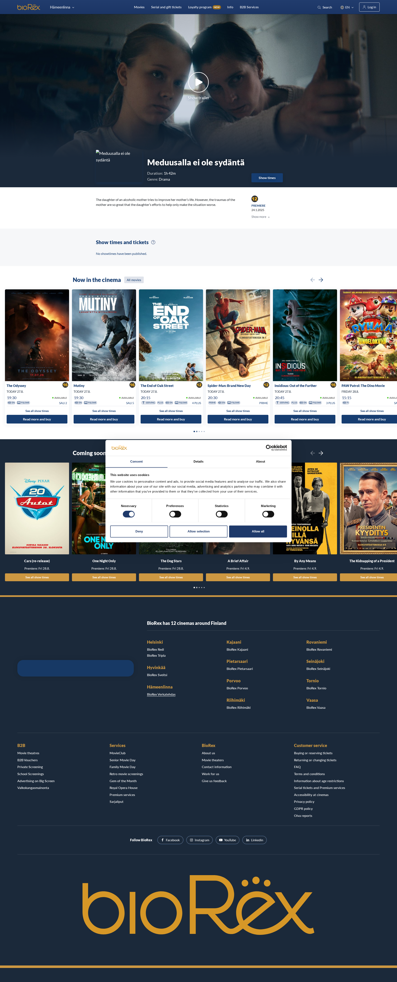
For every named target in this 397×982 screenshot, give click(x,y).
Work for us (210, 774)
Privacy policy (304, 801)
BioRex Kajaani (237, 649)
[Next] (321, 280)
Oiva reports (303, 815)
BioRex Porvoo (237, 688)
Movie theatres (28, 753)
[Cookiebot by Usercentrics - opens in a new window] (269, 448)
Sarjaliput (116, 801)
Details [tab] (199, 461)
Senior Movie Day (122, 760)
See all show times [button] (37, 411)
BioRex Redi (155, 649)
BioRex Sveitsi (157, 675)
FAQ (297, 767)
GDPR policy (303, 808)
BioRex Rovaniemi (319, 649)
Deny (139, 531)
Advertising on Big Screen (36, 781)
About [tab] (260, 461)
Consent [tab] (136, 461)
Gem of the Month (123, 781)
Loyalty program (204, 7)
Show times (267, 178)
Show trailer (198, 97)
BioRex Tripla (156, 655)
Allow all (258, 531)
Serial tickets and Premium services (319, 788)
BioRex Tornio (316, 688)
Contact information (217, 767)
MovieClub (118, 753)
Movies (139, 7)
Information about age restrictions (319, 781)
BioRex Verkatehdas (161, 694)
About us (208, 753)
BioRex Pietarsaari (240, 669)
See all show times (37, 577)
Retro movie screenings (126, 774)
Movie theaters (213, 760)
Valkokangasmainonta (33, 788)
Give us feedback (214, 781)
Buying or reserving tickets (313, 753)
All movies (134, 280)
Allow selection (199, 531)
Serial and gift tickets (166, 7)
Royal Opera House (124, 788)
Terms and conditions (309, 774)
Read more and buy (37, 419)
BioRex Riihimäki (239, 707)
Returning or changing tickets (315, 760)
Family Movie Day (122, 767)
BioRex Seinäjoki (318, 669)
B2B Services (249, 7)
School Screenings (30, 774)
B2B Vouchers (27, 760)
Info (230, 7)
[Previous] (312, 280)
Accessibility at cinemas (311, 795)
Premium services (122, 795)
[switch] (175, 514)
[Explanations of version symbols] (153, 242)
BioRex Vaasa (315, 707)
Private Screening (30, 767)
